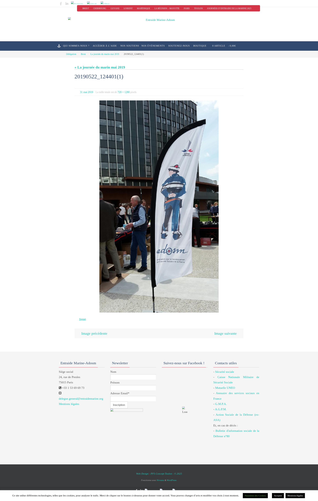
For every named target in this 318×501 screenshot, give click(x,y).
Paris (187, 8)
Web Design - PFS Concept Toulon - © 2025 (159, 473)
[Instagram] (78, 2)
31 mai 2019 (86, 92)
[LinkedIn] (67, 3)
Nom (113, 371)
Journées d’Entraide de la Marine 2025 (229, 8)
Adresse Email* (119, 393)
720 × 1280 (124, 92)
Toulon (198, 8)
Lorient (128, 8)
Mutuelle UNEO (225, 387)
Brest (85, 8)
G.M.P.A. (221, 404)
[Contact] (92, 2)
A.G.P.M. (221, 409)
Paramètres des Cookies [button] (255, 495)
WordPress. (172, 480)
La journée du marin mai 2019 (104, 54)
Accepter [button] (278, 495)
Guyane (115, 8)
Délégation (71, 54)
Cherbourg (99, 8)
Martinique (143, 8)
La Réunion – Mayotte (167, 8)
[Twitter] (106, 2)
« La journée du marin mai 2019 (100, 67)
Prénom (115, 382)
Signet (82, 319)
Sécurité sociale (224, 371)
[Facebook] (61, 3)
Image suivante (225, 333)
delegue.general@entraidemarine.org (81, 398)
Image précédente (94, 333)
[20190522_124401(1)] (159, 206)
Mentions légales (69, 404)
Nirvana (160, 480)
